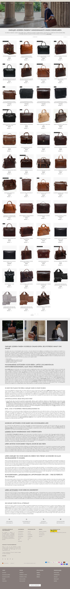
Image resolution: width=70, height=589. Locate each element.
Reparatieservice (20, 534)
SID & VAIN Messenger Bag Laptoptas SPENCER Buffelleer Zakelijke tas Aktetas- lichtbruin (9, 102)
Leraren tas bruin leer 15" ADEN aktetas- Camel (43, 125)
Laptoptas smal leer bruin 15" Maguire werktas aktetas (26, 262)
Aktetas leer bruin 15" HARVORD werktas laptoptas (43, 171)
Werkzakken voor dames (23, 574)
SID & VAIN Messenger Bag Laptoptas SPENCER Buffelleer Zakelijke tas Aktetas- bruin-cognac (43, 102)
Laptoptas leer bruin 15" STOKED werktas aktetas (60, 262)
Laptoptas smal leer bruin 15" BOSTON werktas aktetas (60, 79)
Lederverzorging (56, 572)
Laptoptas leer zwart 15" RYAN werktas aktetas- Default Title (9, 125)
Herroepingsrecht (41, 534)
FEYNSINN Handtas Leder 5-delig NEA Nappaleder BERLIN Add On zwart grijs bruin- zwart (60, 285)
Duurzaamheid (30, 534)
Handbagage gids (56, 574)
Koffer (35, 3)
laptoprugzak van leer (60, 377)
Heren (16, 3)
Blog (19, 539)
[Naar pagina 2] (37, 314)
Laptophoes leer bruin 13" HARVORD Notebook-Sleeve (60, 216)
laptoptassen (20, 355)
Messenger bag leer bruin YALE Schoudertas (43, 262)
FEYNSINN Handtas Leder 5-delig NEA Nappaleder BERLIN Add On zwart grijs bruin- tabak (26, 307)
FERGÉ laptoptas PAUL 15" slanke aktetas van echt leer (43, 193)
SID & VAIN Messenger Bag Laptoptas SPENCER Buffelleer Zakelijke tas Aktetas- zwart (60, 102)
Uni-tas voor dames (22, 578)
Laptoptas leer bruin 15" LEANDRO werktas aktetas (9, 171)
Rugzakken (20, 3)
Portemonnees (4, 580)
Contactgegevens (20, 531)
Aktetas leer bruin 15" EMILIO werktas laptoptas (43, 148)
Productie (29, 533)
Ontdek (45, 3)
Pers (28, 539)
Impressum (40, 536)
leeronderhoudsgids (42, 436)
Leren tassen (4, 572)
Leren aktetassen (24, 371)
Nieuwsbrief (20, 541)
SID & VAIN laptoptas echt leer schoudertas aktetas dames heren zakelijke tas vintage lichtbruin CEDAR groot (26, 57)
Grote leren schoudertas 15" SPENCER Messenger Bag (26, 239)
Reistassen (30, 3)
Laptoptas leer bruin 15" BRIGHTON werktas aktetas (26, 148)
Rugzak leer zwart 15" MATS (9, 284)
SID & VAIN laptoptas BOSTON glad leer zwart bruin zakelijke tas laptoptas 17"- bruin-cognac (26, 79)
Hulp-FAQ (19, 538)
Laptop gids (56, 576)
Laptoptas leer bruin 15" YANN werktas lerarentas (60, 171)
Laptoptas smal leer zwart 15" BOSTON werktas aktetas (43, 57)
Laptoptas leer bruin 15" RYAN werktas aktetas (60, 57)
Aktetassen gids (56, 578)
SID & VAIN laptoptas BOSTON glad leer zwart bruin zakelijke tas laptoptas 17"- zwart (9, 79)
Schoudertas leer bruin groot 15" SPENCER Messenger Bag (61, 193)
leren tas (62, 460)
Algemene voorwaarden (42, 531)
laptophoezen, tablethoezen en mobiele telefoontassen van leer (43, 379)
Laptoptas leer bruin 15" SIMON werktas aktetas (9, 57)
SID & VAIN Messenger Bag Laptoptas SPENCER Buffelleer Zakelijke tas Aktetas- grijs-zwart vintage (26, 102)
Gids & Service (20, 533)
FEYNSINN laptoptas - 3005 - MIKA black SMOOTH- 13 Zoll (9, 262)
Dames (12, 3)
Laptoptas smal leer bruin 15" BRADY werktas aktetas (43, 79)
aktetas (23, 467)
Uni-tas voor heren (22, 580)
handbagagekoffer (35, 381)
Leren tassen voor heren (6, 576)
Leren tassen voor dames (6, 574)
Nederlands (58, 3)
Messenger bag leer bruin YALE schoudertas (9, 193)
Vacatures (29, 538)
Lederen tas (9, 432)
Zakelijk (25, 3)
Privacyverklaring (41, 533)
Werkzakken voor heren (23, 576)
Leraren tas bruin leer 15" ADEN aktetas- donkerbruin (60, 125)
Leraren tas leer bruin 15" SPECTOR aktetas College (9, 148)
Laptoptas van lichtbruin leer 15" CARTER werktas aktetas (43, 239)
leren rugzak (54, 434)
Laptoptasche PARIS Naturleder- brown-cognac (9, 239)
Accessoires (40, 3)
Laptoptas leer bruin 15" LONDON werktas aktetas (43, 307)
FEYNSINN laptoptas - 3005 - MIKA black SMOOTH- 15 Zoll (60, 239)
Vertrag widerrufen (35, 585)
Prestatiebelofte (30, 536)
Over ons (29, 531)
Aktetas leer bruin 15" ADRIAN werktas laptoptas (26, 285)
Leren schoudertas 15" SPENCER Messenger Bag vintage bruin (26, 216)
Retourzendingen (20, 536)
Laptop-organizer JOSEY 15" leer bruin (43, 215)
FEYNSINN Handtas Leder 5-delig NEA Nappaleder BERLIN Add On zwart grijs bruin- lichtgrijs (9, 307)
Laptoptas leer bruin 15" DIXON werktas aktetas (26, 125)
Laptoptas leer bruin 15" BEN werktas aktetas (26, 171)
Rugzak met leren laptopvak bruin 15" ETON (26, 193)
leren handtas (28, 425)
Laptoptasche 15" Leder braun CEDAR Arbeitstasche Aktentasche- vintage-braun (9, 216)
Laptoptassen (21, 572)
